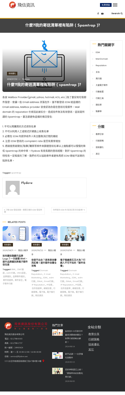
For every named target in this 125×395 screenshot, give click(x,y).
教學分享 (100, 134)
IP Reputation (38, 284)
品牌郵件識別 (19, 276)
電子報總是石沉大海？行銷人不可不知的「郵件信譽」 (72, 263)
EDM (45, 277)
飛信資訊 (39, 295)
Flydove (25, 79)
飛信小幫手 (23, 250)
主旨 (98, 72)
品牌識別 (7, 276)
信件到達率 (37, 288)
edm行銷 (10, 272)
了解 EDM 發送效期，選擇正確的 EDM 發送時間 (23, 211)
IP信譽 (49, 284)
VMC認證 (21, 272)
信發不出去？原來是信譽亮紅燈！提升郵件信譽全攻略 (44, 263)
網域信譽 (48, 288)
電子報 (42, 291)
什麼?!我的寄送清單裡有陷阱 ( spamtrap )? (44, 85)
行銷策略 (100, 140)
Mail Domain (102, 58)
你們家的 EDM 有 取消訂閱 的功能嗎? (68, 210)
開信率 (99, 104)
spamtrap (16, 172)
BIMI (13, 269)
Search (115, 13)
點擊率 (99, 111)
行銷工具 (100, 98)
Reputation (101, 65)
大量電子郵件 (102, 85)
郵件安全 (19, 280)
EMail (39, 281)
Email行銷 (48, 281)
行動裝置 (100, 91)
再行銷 (99, 78)
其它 (98, 153)
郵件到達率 (8, 280)
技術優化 (12, 73)
